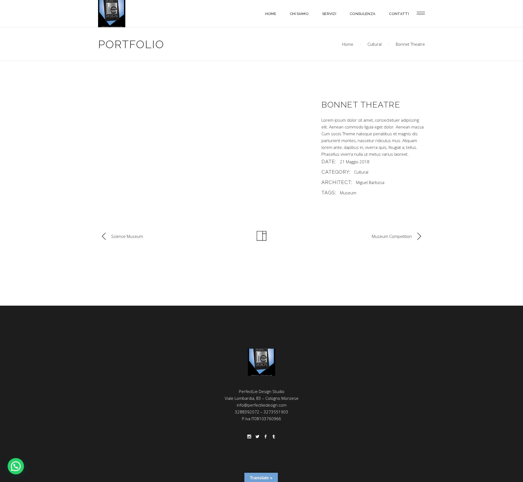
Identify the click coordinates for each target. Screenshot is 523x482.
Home (347, 44)
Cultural (374, 44)
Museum (348, 192)
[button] (16, 466)
